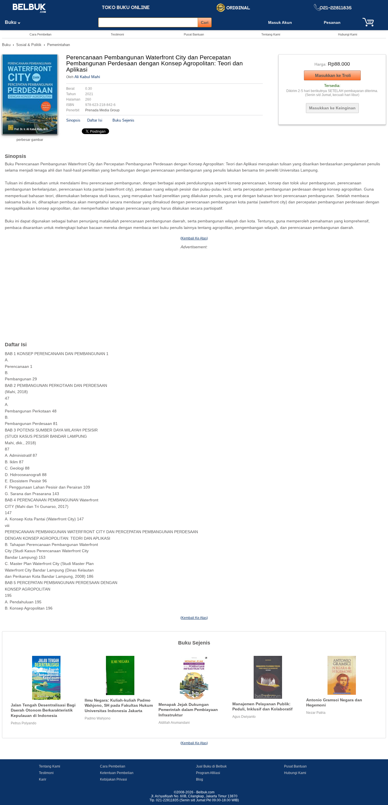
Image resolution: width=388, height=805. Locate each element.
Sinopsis (73, 120)
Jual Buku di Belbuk (211, 766)
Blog (199, 779)
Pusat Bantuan (194, 34)
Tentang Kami (270, 34)
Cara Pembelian (40, 34)
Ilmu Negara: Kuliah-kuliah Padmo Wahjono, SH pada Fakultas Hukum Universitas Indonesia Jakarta (119, 705)
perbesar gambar (29, 140)
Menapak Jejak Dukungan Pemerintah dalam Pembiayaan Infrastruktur (188, 709)
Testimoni (117, 34)
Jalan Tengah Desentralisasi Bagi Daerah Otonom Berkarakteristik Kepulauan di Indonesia (43, 710)
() (194, 238)
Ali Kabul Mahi (87, 76)
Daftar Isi (94, 120)
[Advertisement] (194, 290)
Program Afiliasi (208, 773)
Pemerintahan (58, 45)
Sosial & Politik (28, 45)
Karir (42, 779)
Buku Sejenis (123, 120)
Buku (11, 22)
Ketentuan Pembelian (116, 773)
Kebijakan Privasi (113, 779)
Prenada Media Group (102, 110)
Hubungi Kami (347, 34)
